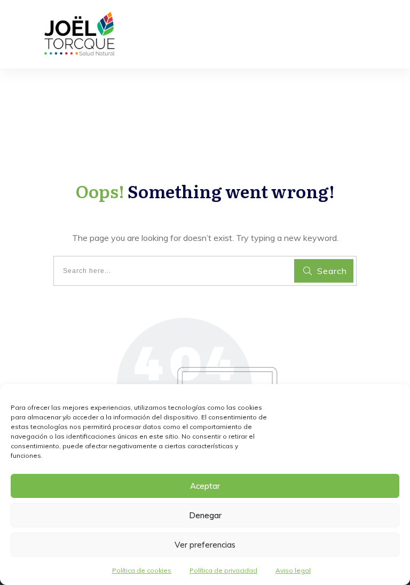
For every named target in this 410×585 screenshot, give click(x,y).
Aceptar (205, 486)
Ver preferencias (205, 545)
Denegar (205, 515)
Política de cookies (141, 570)
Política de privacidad (223, 570)
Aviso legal (293, 570)
